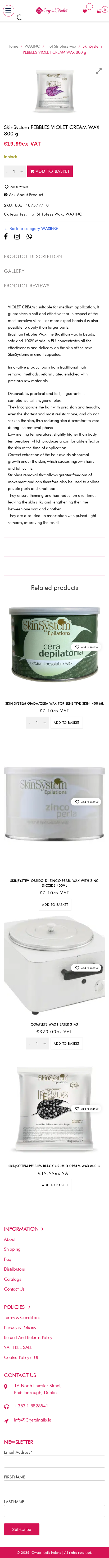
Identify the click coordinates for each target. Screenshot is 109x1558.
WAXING (32, 46)
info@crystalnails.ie (32, 1420)
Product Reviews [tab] (26, 285)
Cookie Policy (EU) (21, 1357)
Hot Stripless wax (61, 46)
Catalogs (12, 1279)
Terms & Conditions (22, 1317)
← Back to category (31, 228)
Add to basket (53, 171)
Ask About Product (26, 194)
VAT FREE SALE (18, 1347)
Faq (7, 1259)
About (9, 1239)
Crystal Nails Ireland (46, 1552)
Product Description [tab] (33, 256)
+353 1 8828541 (31, 1405)
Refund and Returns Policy (28, 1337)
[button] (54, 186)
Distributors (14, 1269)
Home (12, 46)
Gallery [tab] (14, 271)
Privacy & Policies (20, 1327)
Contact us (14, 1289)
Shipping (12, 1249)
